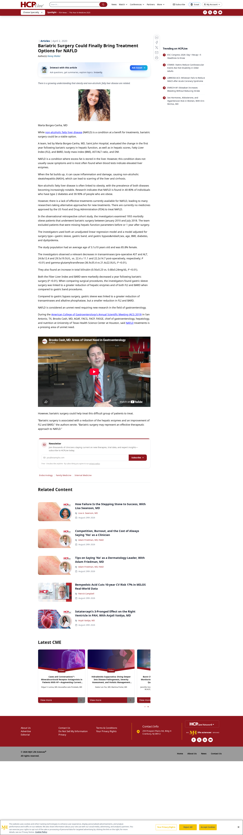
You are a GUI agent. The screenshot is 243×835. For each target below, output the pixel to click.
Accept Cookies (208, 827)
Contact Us (64, 727)
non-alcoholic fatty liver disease (63, 132)
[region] (121, 827)
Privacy (62, 734)
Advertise (26, 731)
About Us (26, 727)
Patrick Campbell (86, 593)
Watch (122, 4)
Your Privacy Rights (106, 731)
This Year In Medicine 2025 (79, 12)
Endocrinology (46, 475)
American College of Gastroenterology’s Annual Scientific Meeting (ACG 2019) (96, 314)
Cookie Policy (41, 832)
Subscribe (136, 457)
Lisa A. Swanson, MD (88, 513)
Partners (151, 4)
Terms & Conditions (106, 727)
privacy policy (94, 463)
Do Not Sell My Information (73, 731)
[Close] (238, 827)
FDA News (63, 12)
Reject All (188, 827)
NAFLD (130, 323)
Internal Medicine (83, 475)
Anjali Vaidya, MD (86, 620)
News (114, 4)
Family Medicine (63, 475)
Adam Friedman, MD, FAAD (91, 540)
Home (180, 753)
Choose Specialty (31, 12)
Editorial (25, 734)
